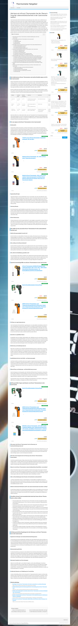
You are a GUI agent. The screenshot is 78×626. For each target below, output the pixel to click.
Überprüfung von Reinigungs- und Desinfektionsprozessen (23, 54)
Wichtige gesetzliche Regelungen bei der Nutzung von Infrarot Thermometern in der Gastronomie (27, 65)
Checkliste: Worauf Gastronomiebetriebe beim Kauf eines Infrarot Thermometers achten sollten (27, 63)
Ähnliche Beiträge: (17, 71)
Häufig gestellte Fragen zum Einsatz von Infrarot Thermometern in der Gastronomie (27, 55)
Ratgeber (18, 7)
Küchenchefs (16, 40)
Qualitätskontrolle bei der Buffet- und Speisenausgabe (23, 53)
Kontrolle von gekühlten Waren (19, 51)
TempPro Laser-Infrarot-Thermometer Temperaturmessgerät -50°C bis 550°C (59, 125)
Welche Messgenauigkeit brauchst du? (20, 45)
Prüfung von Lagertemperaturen (19, 50)
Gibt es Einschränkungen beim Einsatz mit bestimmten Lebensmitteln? (25, 60)
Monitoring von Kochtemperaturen (20, 52)
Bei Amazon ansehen (42, 150)
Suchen (51, 135)
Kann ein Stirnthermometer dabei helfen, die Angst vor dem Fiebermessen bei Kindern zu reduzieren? (38, 612)
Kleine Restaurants (17, 43)
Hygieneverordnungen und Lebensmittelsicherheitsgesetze (23, 67)
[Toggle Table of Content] (43, 34)
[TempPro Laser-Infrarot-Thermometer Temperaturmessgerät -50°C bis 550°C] (59, 120)
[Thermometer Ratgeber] (12, 6)
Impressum (66, 619)
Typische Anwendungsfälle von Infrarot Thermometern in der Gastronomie (25, 49)
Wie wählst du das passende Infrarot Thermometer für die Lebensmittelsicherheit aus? (27, 44)
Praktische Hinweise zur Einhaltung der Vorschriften (22, 70)
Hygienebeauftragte (17, 41)
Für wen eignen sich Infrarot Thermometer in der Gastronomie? (23, 39)
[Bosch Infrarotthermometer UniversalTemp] (59, 55)
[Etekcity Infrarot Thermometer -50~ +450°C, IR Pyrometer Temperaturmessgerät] (59, 36)
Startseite (12, 7)
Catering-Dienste (17, 42)
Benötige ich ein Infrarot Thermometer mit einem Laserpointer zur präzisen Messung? (29, 584)
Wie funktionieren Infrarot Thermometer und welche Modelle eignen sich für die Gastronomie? (26, 37)
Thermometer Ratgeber (26, 4)
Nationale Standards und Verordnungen (20, 69)
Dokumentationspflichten (18, 68)
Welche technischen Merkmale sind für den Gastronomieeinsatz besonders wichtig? (27, 61)
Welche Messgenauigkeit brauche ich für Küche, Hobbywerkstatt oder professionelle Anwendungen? (58, 18)
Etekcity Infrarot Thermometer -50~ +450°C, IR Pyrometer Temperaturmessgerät (58, 41)
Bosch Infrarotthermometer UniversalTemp (32, 284)
